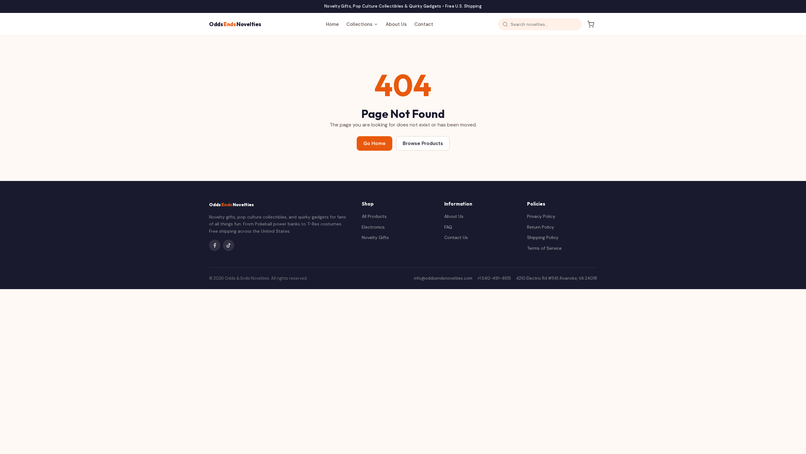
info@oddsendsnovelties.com (443, 278)
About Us (396, 24)
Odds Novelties (235, 24)
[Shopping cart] (590, 24)
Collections (359, 24)
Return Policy (540, 227)
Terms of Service (544, 248)
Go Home (374, 143)
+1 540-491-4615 (494, 278)
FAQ (448, 227)
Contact (423, 24)
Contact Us (456, 237)
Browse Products (423, 143)
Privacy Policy (541, 216)
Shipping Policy (543, 237)
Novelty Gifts (375, 237)
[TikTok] (228, 245)
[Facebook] (214, 245)
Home (332, 24)
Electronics (373, 227)
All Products (374, 216)
